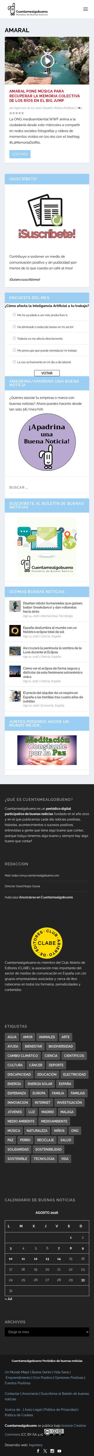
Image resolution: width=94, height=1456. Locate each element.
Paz (10, 1140)
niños (59, 1131)
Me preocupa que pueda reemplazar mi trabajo (47, 350)
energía (14, 1084)
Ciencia (45, 636)
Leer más (20, 154)
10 (11, 1258)
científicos (74, 1056)
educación (47, 1074)
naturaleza (37, 1131)
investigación (69, 1102)
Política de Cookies (19, 1415)
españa (65, 1084)
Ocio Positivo (42, 1377)
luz (32, 1112)
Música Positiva (64, 108)
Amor (27, 1037)
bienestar (33, 1046)
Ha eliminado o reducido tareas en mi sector (45, 327)
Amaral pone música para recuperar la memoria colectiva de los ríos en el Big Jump (44, 96)
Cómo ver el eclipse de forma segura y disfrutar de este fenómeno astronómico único (52, 672)
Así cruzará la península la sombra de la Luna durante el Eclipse (52, 650)
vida (64, 1159)
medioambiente (54, 1121)
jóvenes (15, 1112)
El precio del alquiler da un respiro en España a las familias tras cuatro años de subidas (53, 697)
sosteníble (17, 1159)
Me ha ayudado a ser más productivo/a (42, 315)
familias (78, 1093)
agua (12, 1037)
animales (47, 1037)
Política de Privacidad (60, 1409)
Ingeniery (36, 1445)
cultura (15, 1065)
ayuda (13, 1046)
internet (42, 1102)
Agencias (20, 108)
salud (65, 1140)
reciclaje (45, 1140)
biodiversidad (61, 1046)
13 (47, 1258)
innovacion (18, 1102)
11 (23, 1258)
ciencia (51, 1056)
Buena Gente (41, 1372)
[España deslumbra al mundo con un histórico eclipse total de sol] (15, 630)
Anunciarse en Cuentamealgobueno (46, 897)
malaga (66, 1112)
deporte (56, 1065)
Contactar (12, 1393)
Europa (39, 1093)
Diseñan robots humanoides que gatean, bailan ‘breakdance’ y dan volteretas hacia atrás (53, 607)
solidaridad (18, 1149)
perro (25, 1140)
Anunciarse (30, 1393)
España (48, 108)
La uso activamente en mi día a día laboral (44, 362)
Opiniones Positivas (69, 1377)
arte (66, 1037)
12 (35, 1258)
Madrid (48, 1112)
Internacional (49, 616)
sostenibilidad (48, 1149)
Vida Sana (61, 1372)
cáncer (35, 1065)
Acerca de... (13, 1409)
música (14, 1131)
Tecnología (66, 616)
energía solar (40, 1084)
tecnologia (44, 1159)
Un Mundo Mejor (17, 1372)
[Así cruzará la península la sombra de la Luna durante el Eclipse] (15, 651)
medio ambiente (21, 1121)
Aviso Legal (33, 1409)
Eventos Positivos (18, 1383)
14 (59, 1258)
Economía (47, 705)
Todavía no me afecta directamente (40, 338)
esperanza (17, 1093)
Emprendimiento (18, 1377)
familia (58, 1093)
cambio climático (23, 1056)
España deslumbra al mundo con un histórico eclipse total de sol (50, 630)
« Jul (8, 1299)
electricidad (74, 1074)
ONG (74, 1131)
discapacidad (19, 1074)
